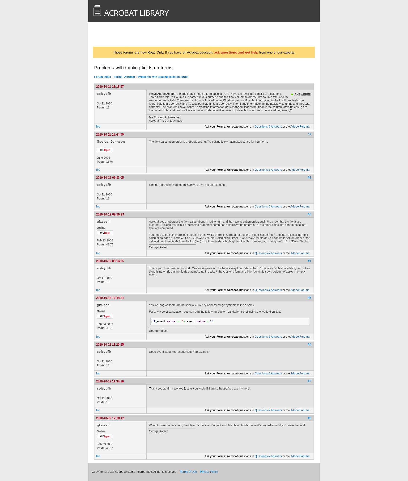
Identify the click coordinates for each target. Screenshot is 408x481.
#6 (309, 344)
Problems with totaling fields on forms (163, 77)
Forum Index (102, 77)
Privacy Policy (209, 471)
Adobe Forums (299, 126)
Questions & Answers (268, 126)
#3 (309, 214)
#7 (309, 381)
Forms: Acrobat (124, 77)
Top (98, 126)
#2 (309, 177)
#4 (309, 261)
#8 (309, 418)
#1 (309, 134)
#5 (309, 297)
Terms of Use (188, 471)
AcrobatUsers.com (112, 34)
